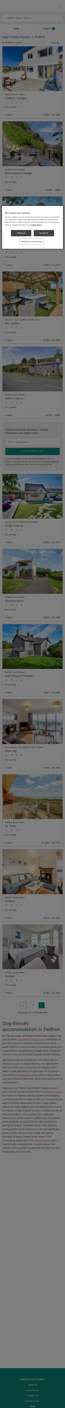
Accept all (43, 233)
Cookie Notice (36, 225)
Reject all (21, 233)
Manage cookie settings (31, 241)
